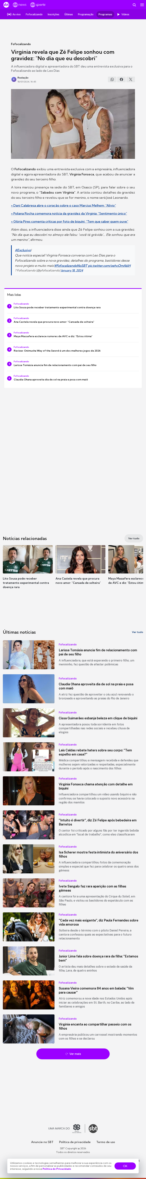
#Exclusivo (23, 250)
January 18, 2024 (72, 270)
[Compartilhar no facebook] (121, 79)
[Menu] (142, 5)
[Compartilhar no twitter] (130, 79)
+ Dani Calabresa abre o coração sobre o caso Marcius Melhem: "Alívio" (63, 205)
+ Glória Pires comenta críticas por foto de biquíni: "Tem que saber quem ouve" (69, 221)
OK (125, 1166)
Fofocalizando (21, 44)
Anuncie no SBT (42, 1142)
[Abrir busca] (134, 4)
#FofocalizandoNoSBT (70, 266)
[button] (28, 568)
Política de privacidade (75, 1142)
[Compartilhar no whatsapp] (112, 79)
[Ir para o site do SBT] (93, 1128)
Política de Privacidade (57, 1168)
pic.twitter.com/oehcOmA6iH (109, 266)
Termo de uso (105, 1142)
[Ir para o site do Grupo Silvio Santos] (66, 1128)
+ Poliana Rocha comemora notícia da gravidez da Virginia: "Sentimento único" (69, 213)
